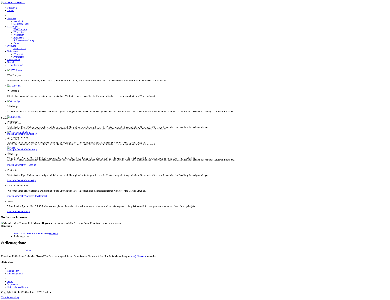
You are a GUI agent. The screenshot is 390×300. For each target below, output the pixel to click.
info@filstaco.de (138, 256)
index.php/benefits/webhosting (22, 149)
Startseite (53, 233)
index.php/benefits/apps (18, 211)
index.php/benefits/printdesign (21, 180)
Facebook (12, 7)
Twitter (10, 10)
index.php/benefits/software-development (27, 196)
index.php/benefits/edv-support (22, 133)
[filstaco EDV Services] (13, 2)
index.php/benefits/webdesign (21, 165)
